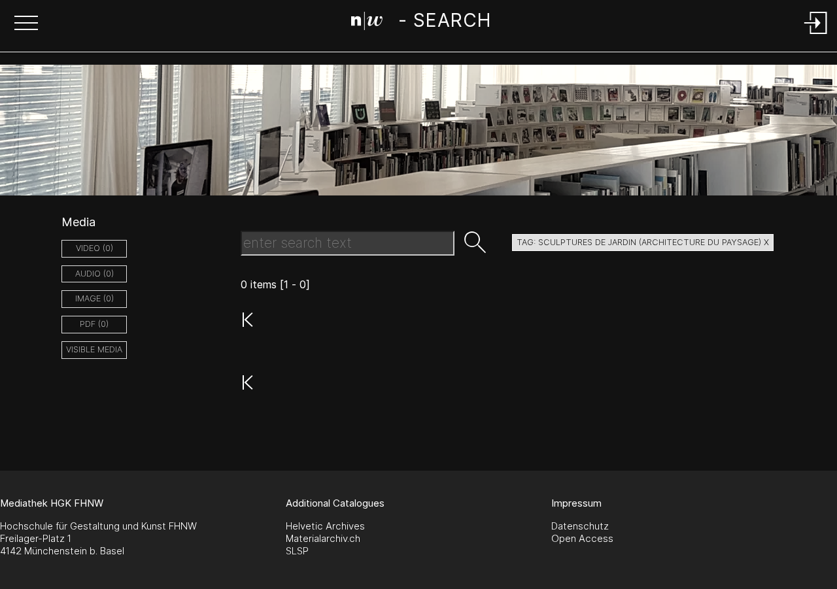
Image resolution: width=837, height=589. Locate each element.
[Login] (816, 35)
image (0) (94, 298)
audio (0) (94, 273)
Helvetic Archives (325, 526)
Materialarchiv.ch (323, 538)
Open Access (582, 538)
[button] (26, 24)
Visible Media (94, 349)
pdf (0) (94, 324)
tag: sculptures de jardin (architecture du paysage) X (643, 242)
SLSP (297, 551)
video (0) (94, 248)
